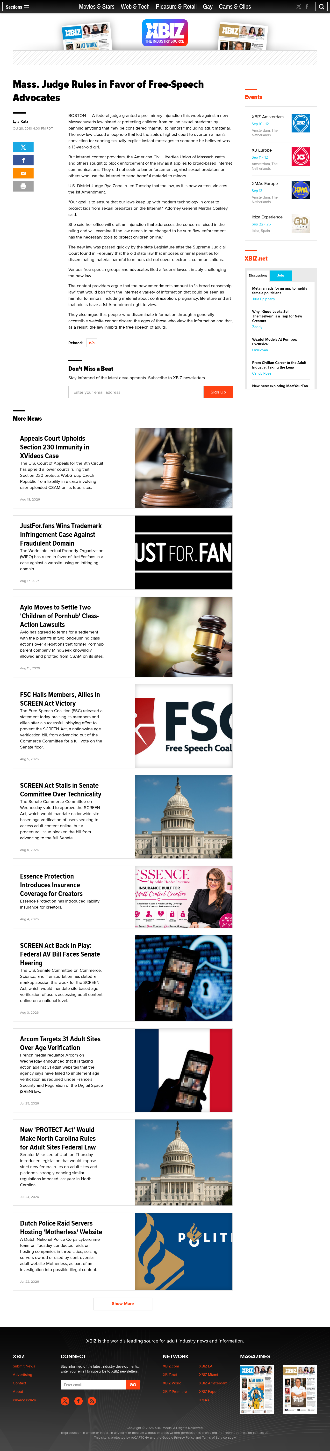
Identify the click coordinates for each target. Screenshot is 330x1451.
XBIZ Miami (208, 1374)
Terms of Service (214, 1437)
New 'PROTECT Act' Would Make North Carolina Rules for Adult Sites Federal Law (58, 1138)
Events (253, 97)
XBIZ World (172, 1383)
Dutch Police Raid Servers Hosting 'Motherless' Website (61, 1227)
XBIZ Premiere (175, 1391)
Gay (208, 6)
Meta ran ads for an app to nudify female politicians (279, 291)
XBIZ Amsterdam (268, 117)
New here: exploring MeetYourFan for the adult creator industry (280, 388)
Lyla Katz (20, 121)
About (18, 1391)
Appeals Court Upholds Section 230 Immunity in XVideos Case (54, 447)
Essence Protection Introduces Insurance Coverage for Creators (51, 885)
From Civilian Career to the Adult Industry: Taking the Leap (279, 365)
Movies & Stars (97, 6)
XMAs (204, 1400)
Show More (123, 1303)
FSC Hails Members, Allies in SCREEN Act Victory (60, 698)
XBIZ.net (256, 258)
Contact (19, 1383)
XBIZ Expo (207, 1391)
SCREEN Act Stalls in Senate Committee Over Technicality (60, 789)
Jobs (281, 275)
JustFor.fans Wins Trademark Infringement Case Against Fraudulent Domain (61, 534)
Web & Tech (135, 6)
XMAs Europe (265, 183)
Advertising (22, 1374)
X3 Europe (262, 150)
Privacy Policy (24, 1400)
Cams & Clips (235, 6)
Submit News (24, 1366)
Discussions (258, 275)
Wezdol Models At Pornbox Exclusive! (274, 342)
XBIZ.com (171, 1366)
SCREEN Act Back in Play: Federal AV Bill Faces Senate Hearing (60, 954)
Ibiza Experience (267, 217)
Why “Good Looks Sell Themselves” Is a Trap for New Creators (277, 316)
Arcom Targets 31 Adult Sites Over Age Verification (60, 1043)
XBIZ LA (206, 1366)
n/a (92, 343)
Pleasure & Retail (176, 6)
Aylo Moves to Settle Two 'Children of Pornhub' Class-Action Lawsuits (59, 616)
